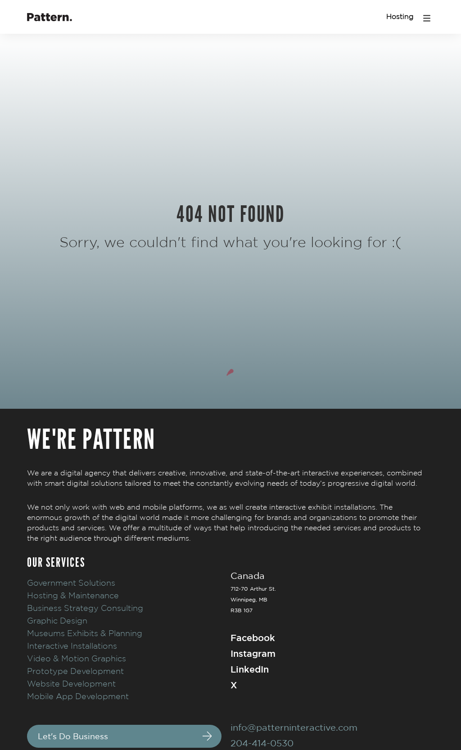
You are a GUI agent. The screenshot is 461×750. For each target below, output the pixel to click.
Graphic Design (57, 620)
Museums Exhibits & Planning (84, 633)
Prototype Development (75, 671)
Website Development (71, 683)
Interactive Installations (72, 646)
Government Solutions (71, 582)
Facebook (252, 637)
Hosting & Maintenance (73, 595)
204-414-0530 (262, 743)
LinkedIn (249, 669)
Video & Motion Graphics (76, 658)
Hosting (400, 16)
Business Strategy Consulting (85, 608)
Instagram (253, 653)
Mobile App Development (78, 696)
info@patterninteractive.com (293, 727)
